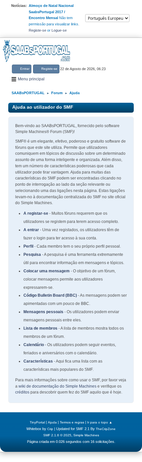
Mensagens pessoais (43, 312)
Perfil (28, 246)
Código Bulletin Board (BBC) (50, 295)
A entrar (31, 230)
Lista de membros (40, 328)
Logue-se (59, 30)
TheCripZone (106, 429)
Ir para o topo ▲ (99, 422)
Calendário (33, 344)
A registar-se (35, 213)
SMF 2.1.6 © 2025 (57, 435)
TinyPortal (37, 422)
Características (38, 361)
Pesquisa (32, 254)
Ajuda (52, 422)
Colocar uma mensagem (46, 271)
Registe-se (37, 30)
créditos (22, 392)
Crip (50, 429)
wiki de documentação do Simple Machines (57, 386)
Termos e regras (72, 422)
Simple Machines (86, 435)
